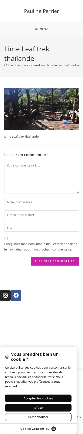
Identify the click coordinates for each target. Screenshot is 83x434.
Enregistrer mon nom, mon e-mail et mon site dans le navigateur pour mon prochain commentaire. (40, 246)
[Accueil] (5, 65)
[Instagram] (5, 295)
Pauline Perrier (41, 10)
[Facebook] (16, 295)
